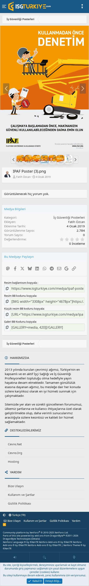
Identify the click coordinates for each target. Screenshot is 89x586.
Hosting (13, 461)
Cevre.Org (15, 453)
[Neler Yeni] (74, 557)
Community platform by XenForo (36, 532)
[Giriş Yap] (15, 557)
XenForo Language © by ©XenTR (20, 542)
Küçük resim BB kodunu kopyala (24, 308)
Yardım (76, 521)
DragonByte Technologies (17, 538)
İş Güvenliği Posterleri (69, 217)
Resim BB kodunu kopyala (20, 296)
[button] (13, 159)
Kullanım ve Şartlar (21, 495)
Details (35, 538)
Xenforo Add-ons (55, 542)
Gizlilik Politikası (19, 503)
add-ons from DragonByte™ (50, 535)
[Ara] (44, 557)
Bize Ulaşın (16, 486)
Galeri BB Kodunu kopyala (20, 321)
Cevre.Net (15, 444)
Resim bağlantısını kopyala (20, 283)
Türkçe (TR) (18, 515)
